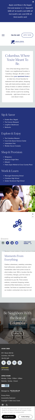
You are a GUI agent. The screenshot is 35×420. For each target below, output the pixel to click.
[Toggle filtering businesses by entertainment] (7, 242)
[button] (33, 2)
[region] (17, 413)
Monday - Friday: (6, 378)
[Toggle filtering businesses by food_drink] (2, 242)
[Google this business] (14, 363)
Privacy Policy (5, 395)
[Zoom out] (33, 216)
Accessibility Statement (8, 398)
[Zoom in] (33, 214)
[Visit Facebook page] (3, 363)
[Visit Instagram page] (20, 363)
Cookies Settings (25, 416)
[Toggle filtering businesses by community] (16, 242)
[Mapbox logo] (4, 239)
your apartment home (21, 76)
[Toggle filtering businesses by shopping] (12, 242)
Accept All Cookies (9, 416)
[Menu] (3, 35)
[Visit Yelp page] (9, 363)
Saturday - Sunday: (7, 381)
